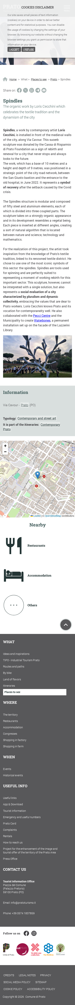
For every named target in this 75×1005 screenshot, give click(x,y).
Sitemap (41, 982)
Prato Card (9, 823)
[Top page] (66, 625)
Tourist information (14, 811)
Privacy (45, 975)
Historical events (13, 775)
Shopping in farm (13, 746)
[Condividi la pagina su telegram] (37, 90)
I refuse (28, 49)
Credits (8, 975)
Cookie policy (12, 989)
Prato (53, 79)
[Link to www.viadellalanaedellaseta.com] (36, 954)
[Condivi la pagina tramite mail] (44, 90)
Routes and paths (13, 666)
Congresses (10, 733)
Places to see (39, 79)
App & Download (13, 804)
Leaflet (37, 515)
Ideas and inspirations (16, 654)
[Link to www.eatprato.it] (22, 954)
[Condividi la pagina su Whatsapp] (31, 90)
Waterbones (42, 320)
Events (7, 769)
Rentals (7, 836)
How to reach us (12, 842)
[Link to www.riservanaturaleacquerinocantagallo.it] (60, 954)
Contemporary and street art (37, 418)
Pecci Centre (41, 316)
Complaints (10, 830)
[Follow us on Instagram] (34, 933)
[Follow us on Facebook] (26, 933)
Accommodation (13, 727)
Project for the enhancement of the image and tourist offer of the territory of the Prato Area (30, 850)
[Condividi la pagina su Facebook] (19, 90)
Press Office (10, 859)
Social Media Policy (17, 982)
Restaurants (10, 721)
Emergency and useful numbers (22, 817)
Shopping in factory (14, 740)
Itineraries (9, 685)
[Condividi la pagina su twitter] (25, 90)
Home (13, 79)
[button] (37, 475)
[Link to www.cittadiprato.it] (8, 954)
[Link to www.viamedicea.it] (48, 954)
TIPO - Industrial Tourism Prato (21, 660)
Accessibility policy (41, 989)
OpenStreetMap (53, 515)
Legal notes (27, 975)
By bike (7, 673)
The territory (10, 714)
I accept (14, 49)
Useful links (10, 798)
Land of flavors (12, 679)
